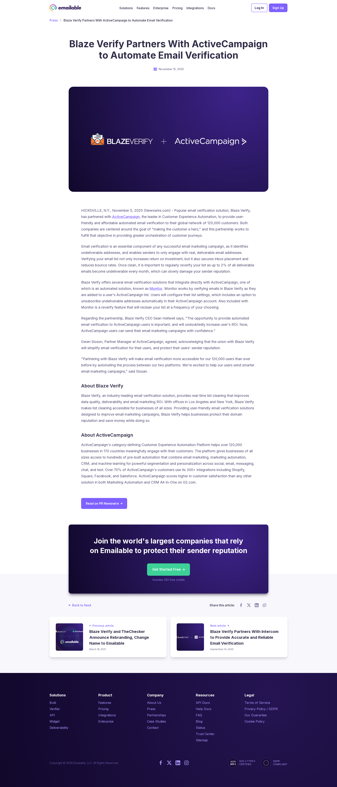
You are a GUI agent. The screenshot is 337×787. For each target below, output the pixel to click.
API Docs (203, 703)
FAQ (199, 715)
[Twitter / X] (169, 762)
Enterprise (106, 721)
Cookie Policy (255, 721)
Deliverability (59, 728)
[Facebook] (160, 762)
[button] (126, 8)
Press (54, 20)
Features (104, 703)
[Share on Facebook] (241, 605)
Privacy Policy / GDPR (261, 709)
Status (200, 728)
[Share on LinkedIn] (257, 605)
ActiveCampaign (126, 217)
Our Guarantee (256, 715)
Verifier (55, 709)
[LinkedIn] (178, 762)
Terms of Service (257, 703)
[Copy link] (264, 605)
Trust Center (205, 734)
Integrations (107, 715)
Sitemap (202, 740)
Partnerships (156, 715)
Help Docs (203, 709)
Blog (199, 721)
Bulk (53, 703)
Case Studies (156, 721)
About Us (154, 703)
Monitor (156, 288)
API (52, 715)
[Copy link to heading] (126, 385)
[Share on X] (249, 605)
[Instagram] (186, 762)
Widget (54, 721)
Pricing (103, 709)
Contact (153, 728)
